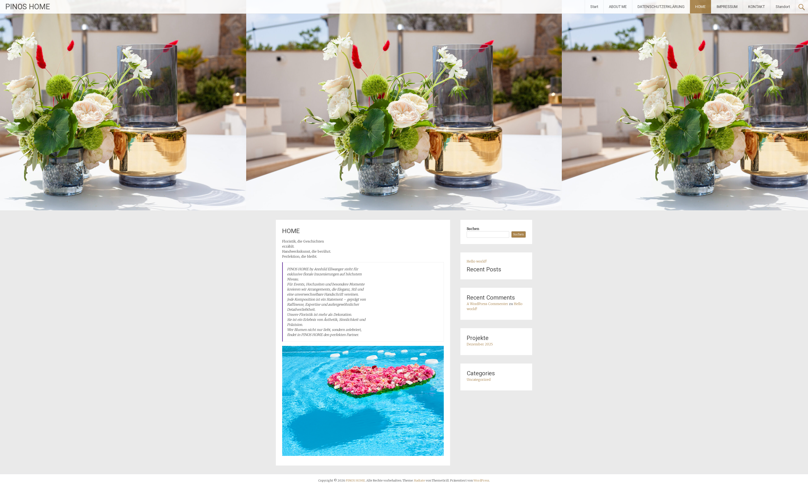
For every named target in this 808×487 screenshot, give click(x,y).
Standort (783, 6)
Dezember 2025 (480, 344)
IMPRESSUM (727, 6)
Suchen (473, 229)
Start (594, 6)
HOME (700, 6)
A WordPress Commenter (487, 304)
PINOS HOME (27, 6)
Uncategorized (479, 379)
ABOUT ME (618, 6)
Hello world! (476, 261)
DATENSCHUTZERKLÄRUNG (661, 6)
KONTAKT (756, 6)
